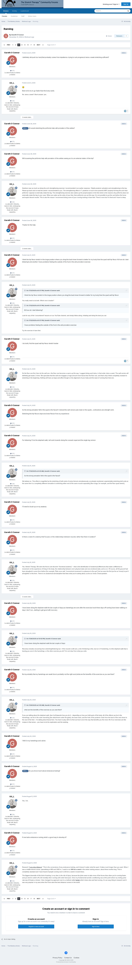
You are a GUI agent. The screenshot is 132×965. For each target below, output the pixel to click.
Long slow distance (35, 867)
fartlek (78, 880)
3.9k (13, 101)
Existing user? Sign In (111, 4)
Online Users (32, 16)
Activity (14, 11)
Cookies (76, 958)
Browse (5, 11)
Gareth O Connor (17, 35)
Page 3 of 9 (51, 45)
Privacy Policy (57, 958)
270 (13, 70)
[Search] (128, 11)
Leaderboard (25, 11)
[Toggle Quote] (25, 290)
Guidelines (14, 16)
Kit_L (12, 83)
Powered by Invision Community (66, 962)
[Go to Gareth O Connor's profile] (6, 36)
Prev (8, 45)
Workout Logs (29, 37)
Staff (22, 16)
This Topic (120, 11)
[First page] (4, 45)
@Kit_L (25, 128)
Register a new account (36, 926)
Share (109, 36)
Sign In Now (95, 926)
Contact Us (68, 958)
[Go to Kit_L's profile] (12, 90)
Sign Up (125, 4)
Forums (4, 16)
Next (38, 45)
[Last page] (43, 45)
